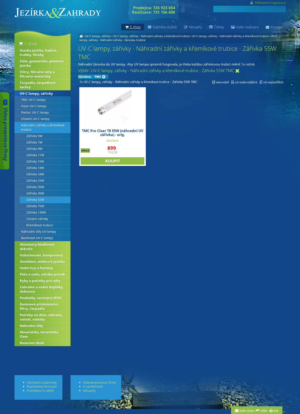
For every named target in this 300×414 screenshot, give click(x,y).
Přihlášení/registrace (270, 2)
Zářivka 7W (34, 142)
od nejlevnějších (245, 82)
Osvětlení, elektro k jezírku (42, 261)
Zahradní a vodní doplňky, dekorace (41, 289)
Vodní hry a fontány (36, 268)
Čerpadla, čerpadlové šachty (37, 84)
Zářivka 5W (34, 136)
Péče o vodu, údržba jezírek (42, 274)
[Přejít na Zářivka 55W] (237, 71)
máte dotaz (246, 410)
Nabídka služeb (164, 27)
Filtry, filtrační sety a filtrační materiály (37, 74)
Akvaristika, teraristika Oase (39, 334)
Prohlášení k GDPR (40, 391)
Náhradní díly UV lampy (38, 232)
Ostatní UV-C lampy (35, 119)
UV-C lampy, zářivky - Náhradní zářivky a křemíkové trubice (151, 36)
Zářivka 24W (35, 174)
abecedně (222, 82)
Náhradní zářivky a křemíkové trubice (43, 127)
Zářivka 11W (35, 155)
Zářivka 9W (34, 149)
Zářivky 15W (35, 161)
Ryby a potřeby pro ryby (40, 280)
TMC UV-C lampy (33, 100)
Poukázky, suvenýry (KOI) (40, 298)
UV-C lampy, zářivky (98, 36)
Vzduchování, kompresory (41, 255)
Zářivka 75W (35, 206)
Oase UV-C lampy (33, 106)
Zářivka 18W (35, 168)
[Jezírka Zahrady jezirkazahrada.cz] (81, 36)
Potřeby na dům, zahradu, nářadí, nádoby (41, 317)
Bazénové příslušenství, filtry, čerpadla (39, 306)
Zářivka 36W (35, 193)
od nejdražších (272, 82)
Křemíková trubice (39, 225)
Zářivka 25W (35, 181)
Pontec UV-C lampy (35, 112)
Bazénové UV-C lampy (37, 238)
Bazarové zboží (32, 343)
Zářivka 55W (35, 200)
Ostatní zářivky (37, 219)
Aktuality (195, 27)
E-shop (30, 43)
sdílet (263, 410)
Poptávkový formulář (42, 386)
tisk (275, 410)
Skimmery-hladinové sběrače (37, 246)
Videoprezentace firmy (99, 382)
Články (218, 27)
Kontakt (276, 27)
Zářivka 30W (35, 187)
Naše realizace (247, 27)
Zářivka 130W (36, 212)
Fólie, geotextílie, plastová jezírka (41, 63)
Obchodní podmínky (42, 382)
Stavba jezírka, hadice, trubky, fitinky (38, 52)
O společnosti (93, 386)
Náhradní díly (31, 325)
